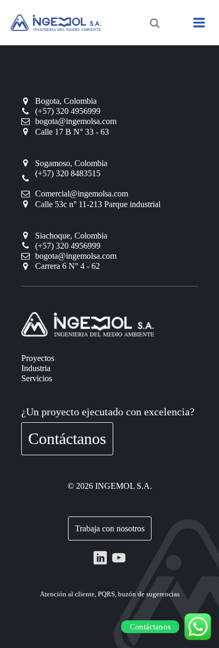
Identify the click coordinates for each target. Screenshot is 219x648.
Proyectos (37, 358)
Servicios (36, 378)
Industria (35, 368)
